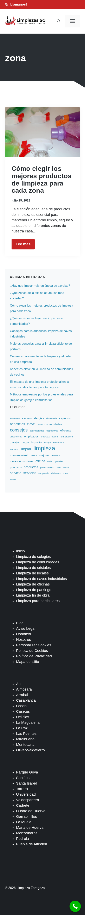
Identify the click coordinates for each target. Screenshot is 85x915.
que (58, 467)
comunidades (53, 424)
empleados (31, 436)
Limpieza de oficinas (33, 584)
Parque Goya (27, 772)
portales (59, 461)
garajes (15, 442)
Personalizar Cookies (33, 645)
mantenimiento (19, 455)
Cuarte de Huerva (30, 811)
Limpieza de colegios (33, 557)
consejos (19, 430)
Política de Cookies (32, 651)
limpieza (44, 448)
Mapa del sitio (27, 662)
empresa (45, 436)
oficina (40, 461)
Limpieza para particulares (38, 601)
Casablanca (26, 700)
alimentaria (51, 418)
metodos (56, 455)
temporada (43, 473)
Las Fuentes (26, 734)
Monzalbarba (27, 833)
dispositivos (52, 430)
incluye (47, 442)
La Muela (23, 822)
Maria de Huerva (30, 828)
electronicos (16, 436)
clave (31, 424)
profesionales (47, 467)
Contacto (23, 634)
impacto (36, 442)
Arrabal (22, 695)
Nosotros (23, 640)
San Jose (24, 778)
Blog (20, 623)
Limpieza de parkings (33, 590)
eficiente (65, 430)
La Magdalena (28, 722)
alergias (39, 418)
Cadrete (22, 805)
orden (50, 461)
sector (66, 467)
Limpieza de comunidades (37, 562)
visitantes (56, 473)
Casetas (23, 711)
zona (65, 473)
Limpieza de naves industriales (41, 579)
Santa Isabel (26, 783)
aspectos (65, 418)
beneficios (17, 424)
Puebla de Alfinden (31, 844)
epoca (55, 436)
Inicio (20, 551)
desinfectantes (37, 430)
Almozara (24, 689)
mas (34, 455)
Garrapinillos (26, 816)
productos (31, 467)
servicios (29, 473)
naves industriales (21, 461)
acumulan (15, 418)
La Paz (22, 728)
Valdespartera (27, 800)
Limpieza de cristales (33, 568)
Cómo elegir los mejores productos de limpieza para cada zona (42, 179)
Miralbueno (25, 739)
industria (14, 449)
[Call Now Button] (75, 906)
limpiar (25, 449)
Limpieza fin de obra (33, 595)
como (39, 424)
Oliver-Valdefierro (30, 750)
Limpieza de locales (32, 573)
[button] (58, 21)
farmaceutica (66, 436)
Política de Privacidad (34, 656)
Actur (20, 684)
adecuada (27, 418)
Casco (21, 706)
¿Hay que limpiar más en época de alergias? (40, 285)
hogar (25, 442)
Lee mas (23, 244)
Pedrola (22, 839)
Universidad (26, 794)
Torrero (22, 789)
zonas (13, 479)
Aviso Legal (25, 628)
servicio (15, 473)
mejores (44, 455)
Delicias (22, 717)
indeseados (58, 442)
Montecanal (25, 745)
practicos (16, 467)
